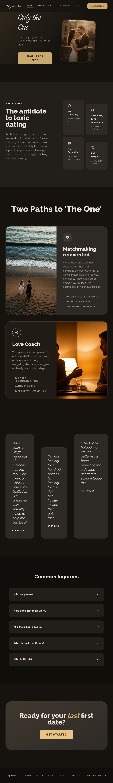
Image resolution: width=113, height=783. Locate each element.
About (78, 6)
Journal (27, 776)
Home (30, 6)
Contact (62, 776)
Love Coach (64, 6)
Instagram (75, 776)
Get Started (97, 6)
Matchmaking (45, 6)
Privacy (39, 776)
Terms (50, 776)
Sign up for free (35, 58)
